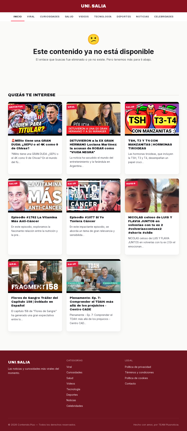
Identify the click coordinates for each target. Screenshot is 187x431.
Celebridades (163, 16)
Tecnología (103, 16)
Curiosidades (50, 16)
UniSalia (93, 6)
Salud (69, 16)
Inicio (18, 16)
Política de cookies (136, 378)
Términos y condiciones (139, 372)
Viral (31, 16)
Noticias (142, 16)
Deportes (124, 16)
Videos (84, 16)
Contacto (130, 383)
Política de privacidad (138, 366)
